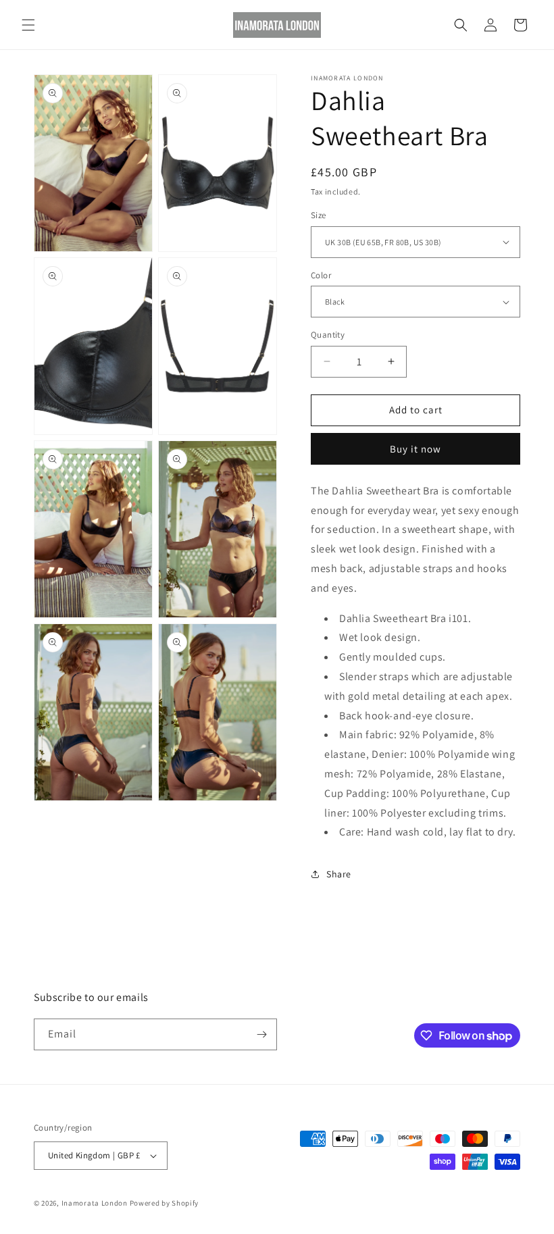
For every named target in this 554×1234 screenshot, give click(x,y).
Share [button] (338, 874)
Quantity (328, 334)
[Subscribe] (261, 1034)
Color (321, 275)
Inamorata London (94, 1203)
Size (318, 215)
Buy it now (415, 448)
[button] (28, 25)
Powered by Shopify (164, 1203)
